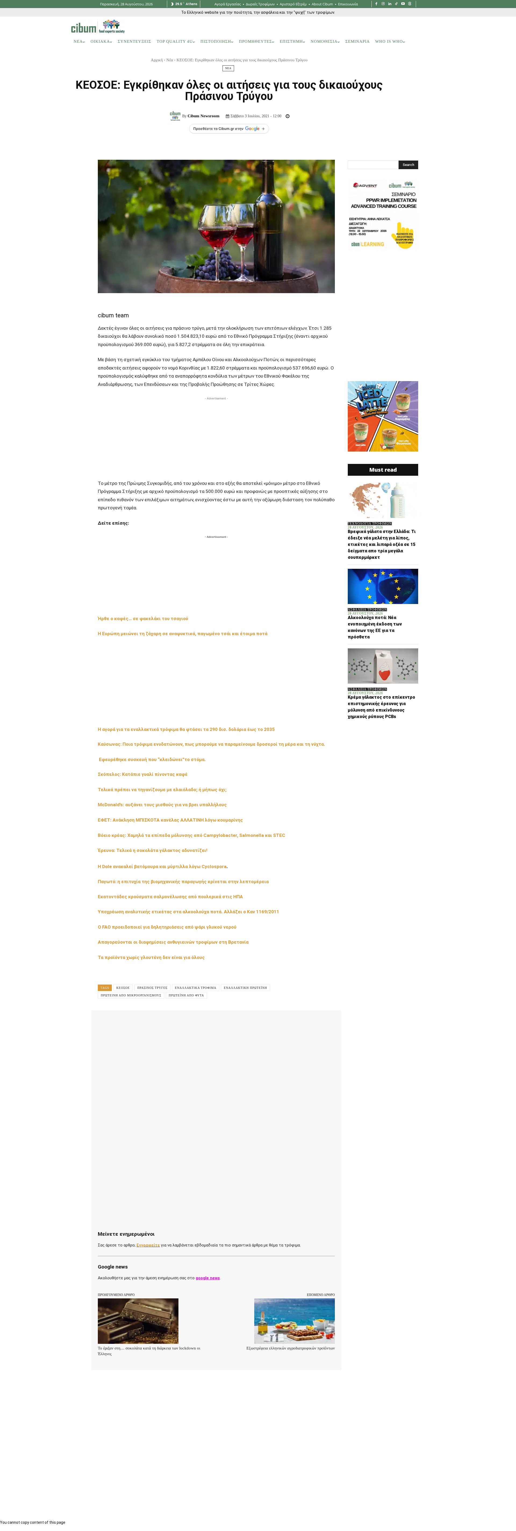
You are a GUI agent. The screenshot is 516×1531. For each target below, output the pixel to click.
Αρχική (157, 60)
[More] (267, 1022)
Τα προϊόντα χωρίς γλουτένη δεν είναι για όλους (151, 957)
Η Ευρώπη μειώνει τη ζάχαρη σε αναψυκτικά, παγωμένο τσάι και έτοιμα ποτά (183, 633)
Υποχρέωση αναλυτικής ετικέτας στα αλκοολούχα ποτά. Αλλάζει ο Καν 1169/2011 (188, 911)
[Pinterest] (167, 1022)
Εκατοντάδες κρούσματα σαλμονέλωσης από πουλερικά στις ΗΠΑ (171, 896)
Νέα (169, 60)
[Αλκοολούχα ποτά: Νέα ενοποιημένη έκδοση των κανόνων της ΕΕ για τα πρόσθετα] (383, 586)
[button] (438, 41)
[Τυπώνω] (229, 1022)
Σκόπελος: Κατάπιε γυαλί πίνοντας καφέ (143, 774)
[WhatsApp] (180, 1022)
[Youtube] (403, 4)
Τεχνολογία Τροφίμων (370, 523)
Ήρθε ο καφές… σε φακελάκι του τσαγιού (143, 618)
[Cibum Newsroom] (176, 116)
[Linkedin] (389, 4)
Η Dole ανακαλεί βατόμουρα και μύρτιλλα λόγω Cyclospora (162, 866)
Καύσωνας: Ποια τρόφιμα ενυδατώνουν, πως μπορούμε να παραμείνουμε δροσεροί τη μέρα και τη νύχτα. (211, 744)
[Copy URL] (254, 1022)
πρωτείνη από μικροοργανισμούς (131, 995)
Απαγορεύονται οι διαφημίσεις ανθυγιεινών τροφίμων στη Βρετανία (173, 942)
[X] (155, 1022)
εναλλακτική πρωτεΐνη (245, 987)
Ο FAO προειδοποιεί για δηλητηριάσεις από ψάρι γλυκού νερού (167, 927)
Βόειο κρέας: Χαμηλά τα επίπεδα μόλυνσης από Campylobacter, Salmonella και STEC (192, 835)
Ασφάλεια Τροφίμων (367, 609)
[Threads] (409, 4)
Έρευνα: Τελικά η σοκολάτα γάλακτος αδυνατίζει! (153, 850)
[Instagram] (383, 4)
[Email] (217, 1022)
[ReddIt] (204, 1022)
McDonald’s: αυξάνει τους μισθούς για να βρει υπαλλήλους (163, 804)
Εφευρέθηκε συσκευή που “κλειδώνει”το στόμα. (152, 759)
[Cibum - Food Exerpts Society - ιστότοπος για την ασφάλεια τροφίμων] (98, 26)
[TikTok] (396, 4)
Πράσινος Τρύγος (152, 987)
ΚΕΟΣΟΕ (123, 987)
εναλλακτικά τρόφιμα (195, 987)
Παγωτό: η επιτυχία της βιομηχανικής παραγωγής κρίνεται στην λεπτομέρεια (184, 881)
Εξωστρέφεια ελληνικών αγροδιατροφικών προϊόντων (290, 1348)
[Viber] (241, 1022)
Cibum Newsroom (204, 116)
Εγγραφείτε (148, 1245)
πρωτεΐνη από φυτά (186, 995)
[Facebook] (376, 4)
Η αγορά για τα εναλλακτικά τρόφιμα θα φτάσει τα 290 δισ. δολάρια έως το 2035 (186, 729)
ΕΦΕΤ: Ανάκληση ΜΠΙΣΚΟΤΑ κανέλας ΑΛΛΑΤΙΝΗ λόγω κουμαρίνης (171, 820)
